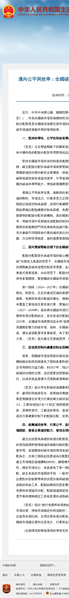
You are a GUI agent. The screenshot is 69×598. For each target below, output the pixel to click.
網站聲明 (20, 584)
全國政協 (36, 575)
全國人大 (19, 575)
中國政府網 (9, 565)
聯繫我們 (54, 584)
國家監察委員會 (56, 575)
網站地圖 (37, 584)
